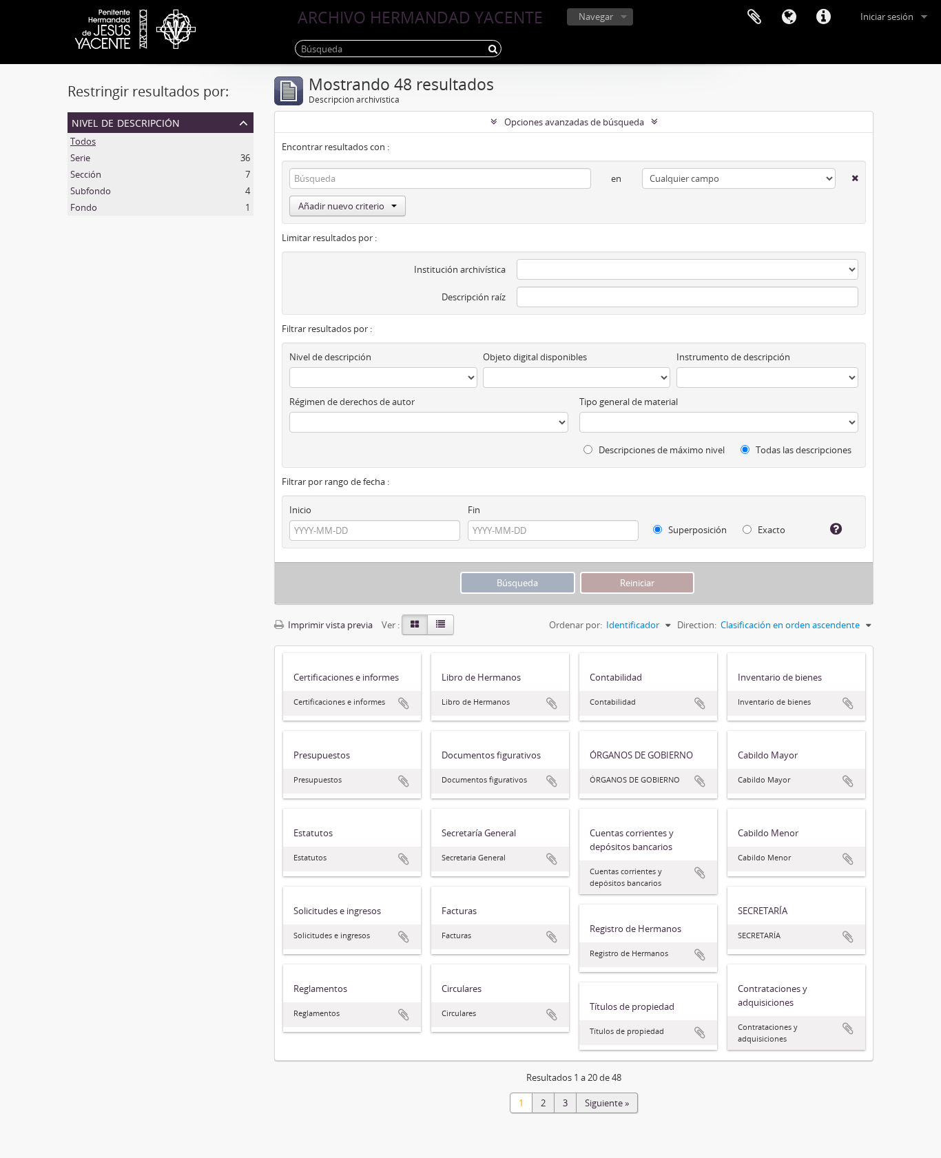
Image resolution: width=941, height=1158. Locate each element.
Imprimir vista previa (329, 625)
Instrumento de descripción (733, 357)
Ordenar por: (575, 625)
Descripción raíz (474, 297)
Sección (85, 174)
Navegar (596, 16)
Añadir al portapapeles (404, 703)
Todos (83, 141)
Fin (474, 510)
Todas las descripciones (802, 450)
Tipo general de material (628, 401)
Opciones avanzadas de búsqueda (574, 122)
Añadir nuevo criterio (341, 206)
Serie (80, 158)
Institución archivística (460, 269)
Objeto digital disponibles (535, 357)
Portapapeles (754, 17)
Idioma (789, 17)
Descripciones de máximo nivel (661, 450)
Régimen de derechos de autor (352, 401)
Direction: (696, 625)
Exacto (770, 530)
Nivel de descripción (126, 121)
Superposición (696, 530)
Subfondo (90, 191)
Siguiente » (607, 1103)
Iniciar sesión (886, 16)
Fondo (83, 207)
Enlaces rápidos (823, 17)
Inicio (300, 510)
